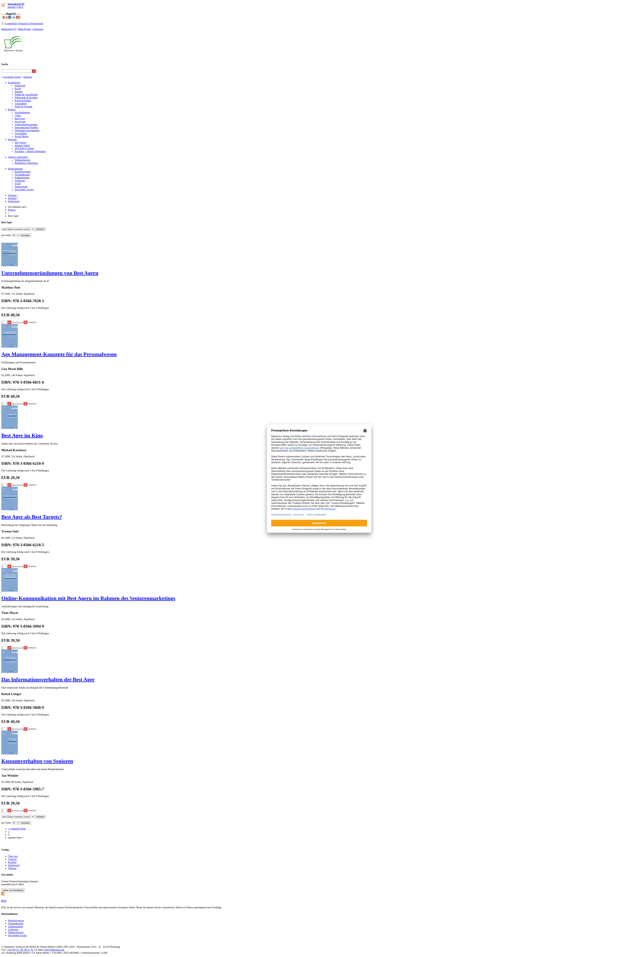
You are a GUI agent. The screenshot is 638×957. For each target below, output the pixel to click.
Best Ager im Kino (22, 435)
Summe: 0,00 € (15, 5)
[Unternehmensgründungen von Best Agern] (9, 265)
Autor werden (612, 57)
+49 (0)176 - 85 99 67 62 (20, 949)
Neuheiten (554, 57)
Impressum (13, 201)
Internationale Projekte (26, 127)
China (18, 115)
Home (630, 57)
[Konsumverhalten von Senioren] (9, 753)
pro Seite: (6, 235)
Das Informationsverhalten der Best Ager (48, 679)
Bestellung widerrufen (26, 163)
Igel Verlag (20, 142)
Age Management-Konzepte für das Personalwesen (59, 354)
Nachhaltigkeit (22, 112)
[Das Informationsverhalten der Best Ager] (9, 672)
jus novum (20, 121)
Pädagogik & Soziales (26, 97)
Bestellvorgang (22, 171)
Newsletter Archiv (24, 189)
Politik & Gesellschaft (26, 94)
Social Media (21, 136)
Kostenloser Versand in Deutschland (24, 23)
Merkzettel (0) (8, 29)
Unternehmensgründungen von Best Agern (49, 273)
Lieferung (20, 180)
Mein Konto (24, 29)
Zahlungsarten (22, 177)
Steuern (19, 91)
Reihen (11, 109)
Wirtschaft (20, 85)
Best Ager (20, 118)
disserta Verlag (22, 145)
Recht (18, 88)
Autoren (12, 859)
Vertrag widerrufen (18, 157)
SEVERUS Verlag (24, 148)
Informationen (15, 168)
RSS (3, 901)
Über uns (13, 856)
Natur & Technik (23, 106)
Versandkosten (22, 174)
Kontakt (12, 198)
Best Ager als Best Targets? (31, 517)
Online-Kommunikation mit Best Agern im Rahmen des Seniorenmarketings (88, 598)
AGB (17, 183)
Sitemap (27, 77)
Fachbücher (14, 82)
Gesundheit (21, 103)
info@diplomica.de (54, 949)
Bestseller (574, 57)
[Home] (13, 51)
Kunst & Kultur (23, 100)
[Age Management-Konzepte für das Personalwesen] (9, 346)
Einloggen (38, 29)
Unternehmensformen (26, 124)
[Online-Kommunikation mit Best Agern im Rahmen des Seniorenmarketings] (9, 590)
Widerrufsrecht (22, 160)
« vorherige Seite (17, 828)
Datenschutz (21, 186)
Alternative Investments (27, 130)
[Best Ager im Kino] (9, 428)
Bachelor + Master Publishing (30, 151)
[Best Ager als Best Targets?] (9, 509)
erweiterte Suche (12, 77)
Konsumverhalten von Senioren (37, 761)
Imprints (12, 139)
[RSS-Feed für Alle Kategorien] (3, 893)
